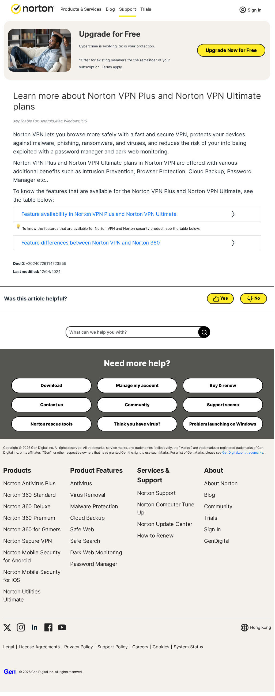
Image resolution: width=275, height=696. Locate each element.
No (257, 298)
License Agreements (39, 646)
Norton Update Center (164, 524)
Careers (140, 646)
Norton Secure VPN (27, 541)
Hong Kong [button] (260, 627)
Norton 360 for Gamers (32, 529)
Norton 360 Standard (29, 495)
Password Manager (93, 564)
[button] (32, 8)
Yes (224, 298)
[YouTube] (62, 627)
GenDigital (216, 541)
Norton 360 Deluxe (27, 506)
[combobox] (137, 332)
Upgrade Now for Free (231, 50)
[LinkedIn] (34, 627)
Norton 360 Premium (29, 518)
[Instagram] (21, 627)
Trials (145, 9)
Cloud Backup (87, 518)
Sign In (255, 10)
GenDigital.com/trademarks (242, 452)
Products (17, 470)
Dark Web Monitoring (96, 552)
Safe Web (82, 529)
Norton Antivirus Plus (29, 483)
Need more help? (137, 363)
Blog (110, 9)
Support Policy (112, 646)
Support (127, 9)
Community (218, 506)
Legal (8, 646)
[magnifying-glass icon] (204, 332)
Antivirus (81, 483)
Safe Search (85, 541)
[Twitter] (7, 627)
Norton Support (156, 493)
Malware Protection (94, 506)
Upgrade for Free (110, 34)
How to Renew (155, 535)
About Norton (221, 483)
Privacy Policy (78, 646)
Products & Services (81, 9)
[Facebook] (48, 627)
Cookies (161, 646)
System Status (188, 646)
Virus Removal (87, 495)
